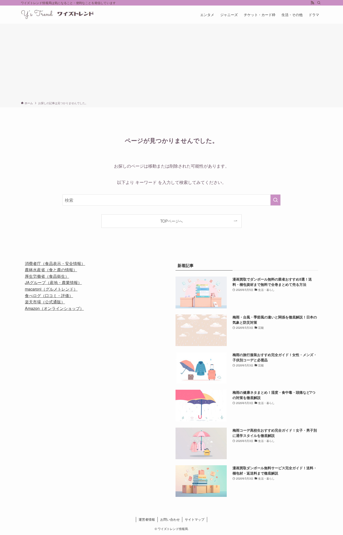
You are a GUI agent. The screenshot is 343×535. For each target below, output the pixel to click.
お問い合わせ (170, 519)
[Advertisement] (171, 63)
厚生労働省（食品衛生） (47, 276)
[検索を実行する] (275, 200)
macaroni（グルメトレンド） (51, 289)
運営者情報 (147, 519)
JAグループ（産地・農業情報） (53, 282)
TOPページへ (171, 221)
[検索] (319, 3)
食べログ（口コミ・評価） (49, 295)
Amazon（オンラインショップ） (54, 308)
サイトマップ (194, 519)
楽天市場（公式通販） (45, 302)
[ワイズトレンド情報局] (58, 15)
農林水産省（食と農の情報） (51, 270)
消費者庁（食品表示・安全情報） (55, 263)
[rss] (312, 3)
